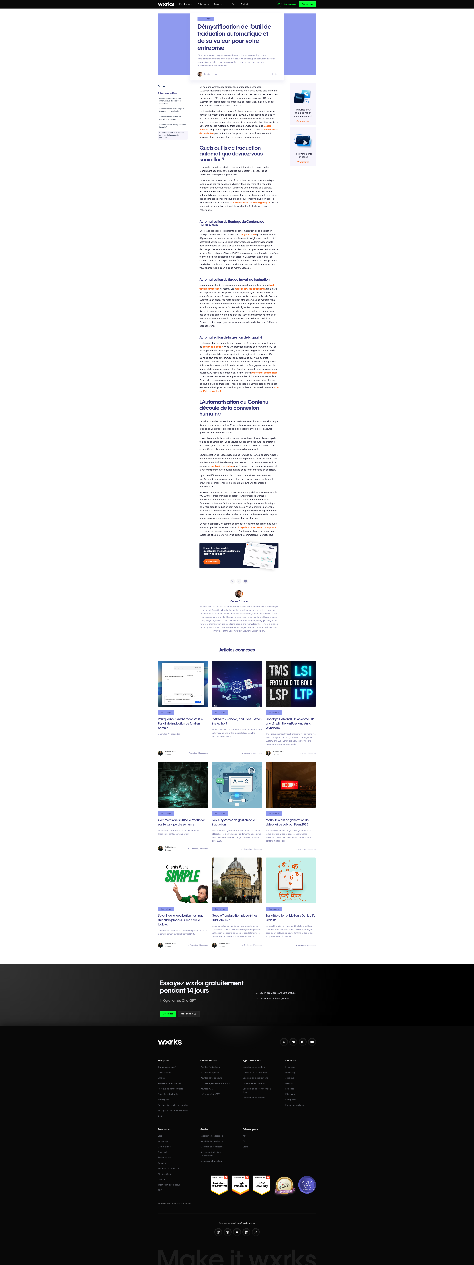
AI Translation (164, 1174)
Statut (245, 1147)
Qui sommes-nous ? (167, 1067)
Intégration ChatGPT (210, 1094)
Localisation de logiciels (211, 1136)
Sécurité (162, 1163)
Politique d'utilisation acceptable (173, 1105)
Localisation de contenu (254, 1067)
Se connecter (290, 4)
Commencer (307, 4)
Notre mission (164, 1072)
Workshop (163, 1141)
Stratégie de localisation (211, 1141)
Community (163, 1152)
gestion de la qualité (213, 346)
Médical (289, 1083)
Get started (168, 1014)
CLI (244, 1141)
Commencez (303, 121)
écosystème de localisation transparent (257, 527)
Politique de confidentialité (170, 1089)
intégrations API (248, 234)
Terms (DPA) (164, 1100)
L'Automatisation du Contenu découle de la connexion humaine (171, 135)
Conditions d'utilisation (168, 1094)
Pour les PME (206, 1089)
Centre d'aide (164, 1147)
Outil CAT (162, 1179)
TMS (160, 1190)
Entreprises (290, 1100)
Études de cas (164, 1157)
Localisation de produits (254, 1098)
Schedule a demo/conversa (202, 1014)
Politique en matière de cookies (173, 1110)
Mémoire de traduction (168, 1168)
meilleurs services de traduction (250, 288)
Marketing (290, 1072)
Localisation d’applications (255, 1078)
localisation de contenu (222, 466)
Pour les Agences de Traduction (215, 1083)
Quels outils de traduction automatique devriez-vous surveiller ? (170, 100)
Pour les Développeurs (211, 1078)
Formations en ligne (294, 1105)
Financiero (290, 1067)
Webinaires (303, 162)
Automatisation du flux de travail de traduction (170, 118)
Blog (160, 1136)
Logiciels (289, 1089)
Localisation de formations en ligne (257, 1090)
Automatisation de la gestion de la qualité (172, 126)
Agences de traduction (211, 1161)
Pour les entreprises (209, 1072)
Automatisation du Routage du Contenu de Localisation (172, 110)
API (244, 1136)
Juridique (289, 1078)
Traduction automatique (169, 1185)
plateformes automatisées (264, 372)
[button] (186, 4)
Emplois (161, 1078)
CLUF (160, 1116)
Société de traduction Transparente (210, 1154)
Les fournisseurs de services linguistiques (250, 202)
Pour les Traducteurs (210, 1067)
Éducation (290, 1094)
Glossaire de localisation (254, 1083)
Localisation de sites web (255, 1072)
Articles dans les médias (169, 1083)
